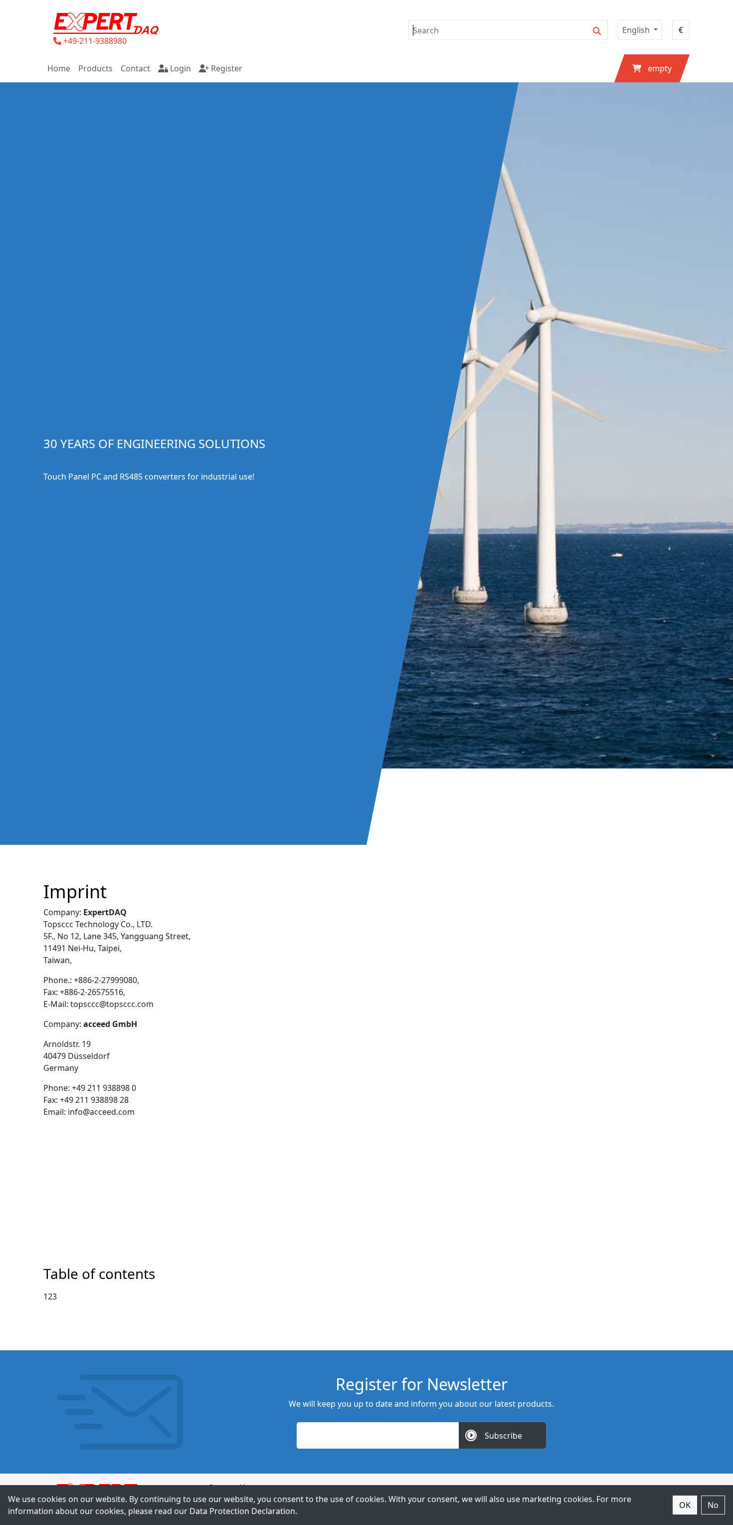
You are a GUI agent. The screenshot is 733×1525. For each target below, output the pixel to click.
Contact (135, 68)
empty (660, 68)
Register (225, 68)
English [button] (637, 29)
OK (685, 1505)
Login (179, 68)
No (713, 1505)
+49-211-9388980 (95, 40)
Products (95, 68)
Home (58, 68)
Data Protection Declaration (242, 1511)
